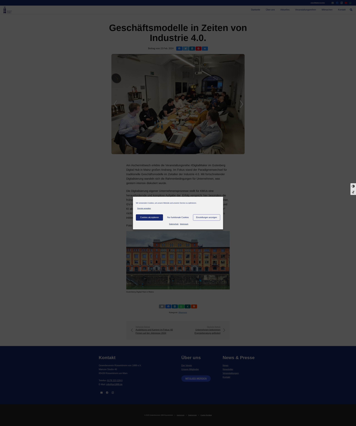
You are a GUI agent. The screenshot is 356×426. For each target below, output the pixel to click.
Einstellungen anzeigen (206, 217)
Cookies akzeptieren (149, 217)
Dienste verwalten (144, 208)
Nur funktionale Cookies (178, 217)
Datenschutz (174, 224)
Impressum (184, 224)
